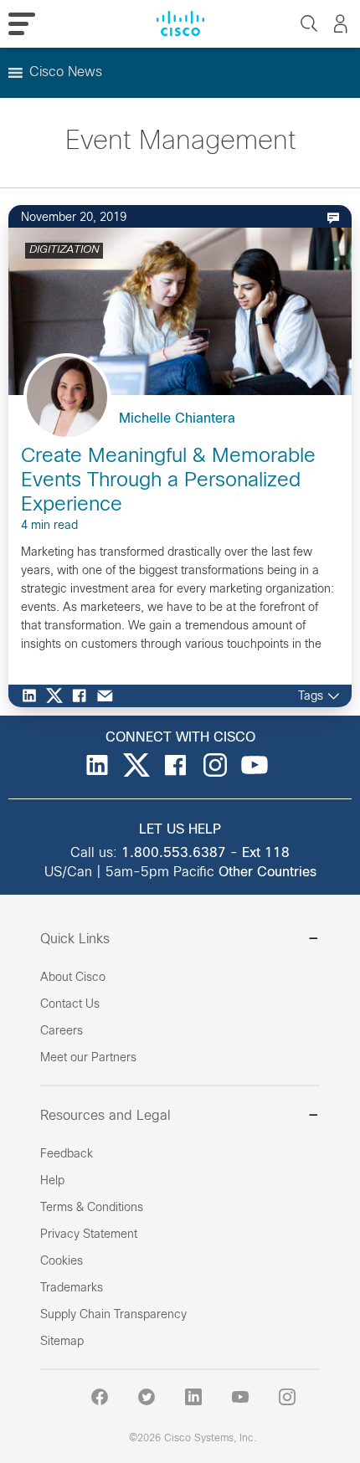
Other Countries (267, 872)
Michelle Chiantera (177, 419)
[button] (65, 73)
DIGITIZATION (64, 250)
